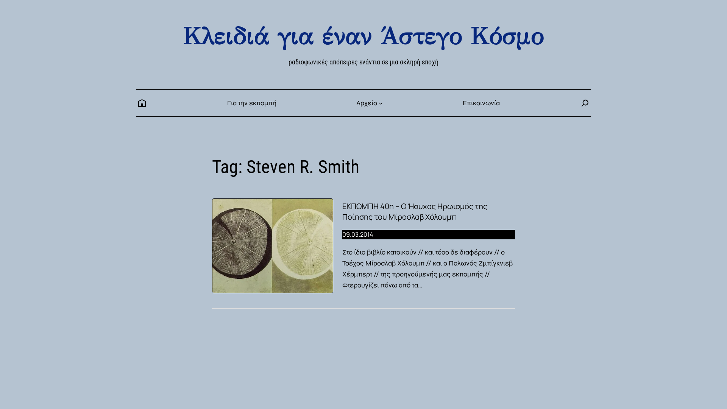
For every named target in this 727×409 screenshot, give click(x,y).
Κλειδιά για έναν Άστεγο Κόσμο (363, 36)
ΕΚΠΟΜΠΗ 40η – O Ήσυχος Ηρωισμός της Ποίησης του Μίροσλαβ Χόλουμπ (414, 211)
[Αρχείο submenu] (381, 103)
